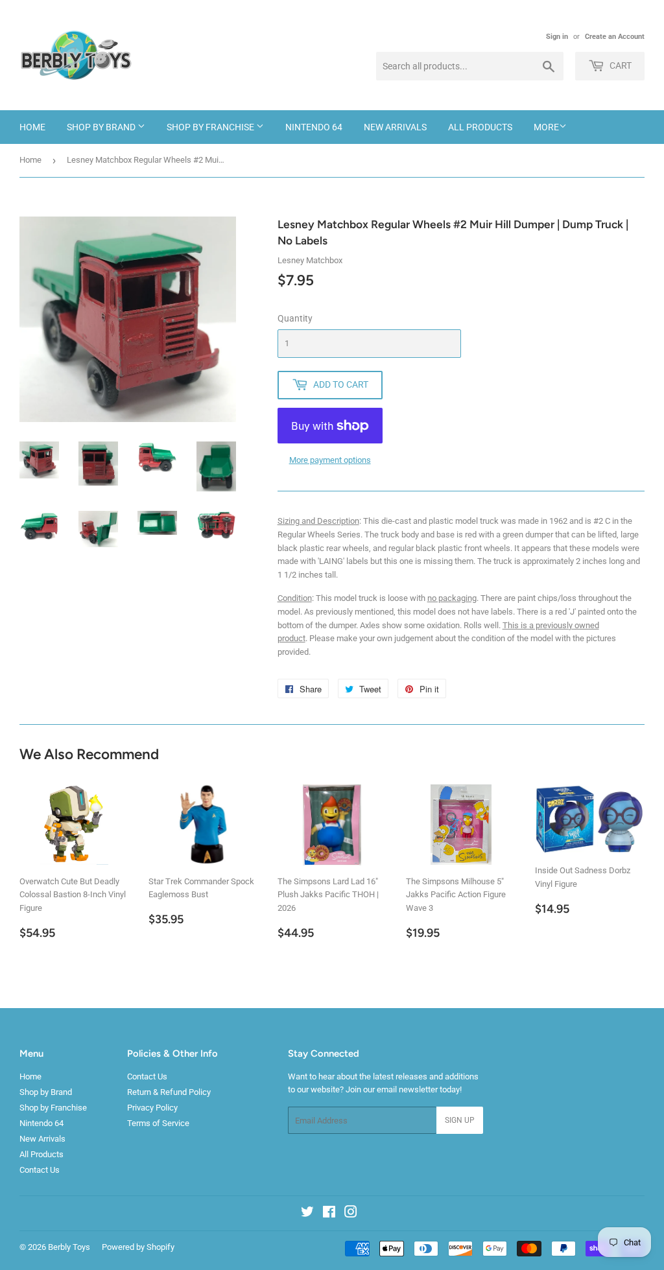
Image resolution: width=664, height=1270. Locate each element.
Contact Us (39, 1170)
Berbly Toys (69, 1247)
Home (32, 127)
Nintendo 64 (313, 127)
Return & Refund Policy (169, 1092)
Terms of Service (158, 1123)
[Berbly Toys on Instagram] (350, 1214)
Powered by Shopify (138, 1247)
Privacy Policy (152, 1107)
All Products (480, 127)
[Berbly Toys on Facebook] (329, 1214)
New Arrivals (395, 127)
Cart (620, 65)
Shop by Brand (102, 127)
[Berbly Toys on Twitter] (307, 1214)
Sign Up (460, 1120)
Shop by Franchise (211, 127)
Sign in (557, 36)
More (546, 127)
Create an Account (615, 36)
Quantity (295, 318)
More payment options (330, 460)
